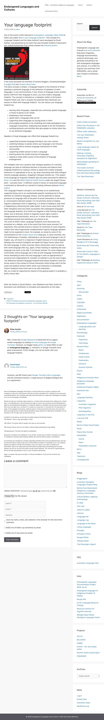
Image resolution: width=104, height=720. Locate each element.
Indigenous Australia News (88, 378)
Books (81, 350)
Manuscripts (84, 292)
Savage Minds (82, 537)
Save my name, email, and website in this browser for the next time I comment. (34, 521)
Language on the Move (86, 524)
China (79, 295)
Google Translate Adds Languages (46, 375)
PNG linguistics (85, 408)
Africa (79, 282)
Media (79, 422)
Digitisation (81, 316)
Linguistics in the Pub (85, 415)
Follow (9, 292)
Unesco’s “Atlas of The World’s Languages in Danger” (88, 254)
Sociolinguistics (85, 411)
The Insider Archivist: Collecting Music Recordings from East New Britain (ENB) (88, 170)
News (81, 442)
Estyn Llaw (8, 180)
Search (80, 24)
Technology (83, 343)
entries (79, 98)
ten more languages (39, 342)
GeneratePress (72, 717)
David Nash (15, 365)
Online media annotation (87, 122)
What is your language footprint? (31, 38)
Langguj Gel (9, 84)
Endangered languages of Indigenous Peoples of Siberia (87, 593)
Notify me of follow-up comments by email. (23, 528)
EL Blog (80, 503)
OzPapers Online (83, 534)
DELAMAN (81, 640)
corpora (80, 306)
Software (82, 364)
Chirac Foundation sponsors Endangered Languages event (26, 301)
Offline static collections (86, 131)
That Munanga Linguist (86, 544)
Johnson (80, 513)
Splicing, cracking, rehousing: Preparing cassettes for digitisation (87, 155)
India (79, 374)
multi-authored (94, 50)
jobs (78, 394)
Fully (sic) (80, 506)
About (80, 5)
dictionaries (81, 309)
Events (81, 439)
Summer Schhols (85, 367)
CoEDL (79, 299)
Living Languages (84, 527)
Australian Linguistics (87, 404)
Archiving (80, 288)
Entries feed (82, 699)
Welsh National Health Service (32, 180)
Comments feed (83, 703)
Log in (79, 696)
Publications (84, 360)
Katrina (80, 251)
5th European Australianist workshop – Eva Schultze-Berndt (26, 303)
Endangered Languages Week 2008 (48, 35)
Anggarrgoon (82, 479)
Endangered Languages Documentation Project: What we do (86, 584)
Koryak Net (81, 599)
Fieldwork (81, 336)
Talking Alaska (83, 541)
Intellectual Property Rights (88, 387)
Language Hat (82, 517)
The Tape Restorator (85, 176)
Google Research (28, 340)
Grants (79, 371)
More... (80, 76)
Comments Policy (51, 11)
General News (82, 346)
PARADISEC (81, 435)
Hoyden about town (27, 84)
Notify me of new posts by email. (19, 533)
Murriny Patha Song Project (88, 425)
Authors (89, 5)
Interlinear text (83, 390)
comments (89, 98)
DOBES (80, 643)
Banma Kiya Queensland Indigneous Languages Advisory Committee (87, 490)
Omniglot (80, 530)
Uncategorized (83, 460)
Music (79, 429)
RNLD (79, 449)
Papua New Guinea (85, 432)
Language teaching (85, 397)
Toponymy (81, 456)
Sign (78, 453)
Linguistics (10, 299)
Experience (83, 340)
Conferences (84, 353)
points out (42, 345)
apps (79, 285)
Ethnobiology (82, 333)
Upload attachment (30, 491)
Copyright (81, 302)
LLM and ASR (82, 418)
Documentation (83, 320)
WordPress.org (83, 706)
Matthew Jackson (84, 195)
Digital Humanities (84, 313)
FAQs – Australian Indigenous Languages (59, 5)
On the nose (89, 207)
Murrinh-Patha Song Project (88, 653)
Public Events (84, 357)
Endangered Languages (86, 323)
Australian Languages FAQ (87, 563)
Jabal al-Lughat (83, 510)
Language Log (83, 520)
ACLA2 (80, 636)
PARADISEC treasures (87, 446)
